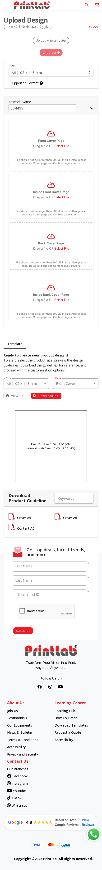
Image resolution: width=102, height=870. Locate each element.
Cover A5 (24, 517)
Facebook (19, 776)
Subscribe (23, 630)
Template (14, 344)
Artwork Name (20, 102)
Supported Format (25, 83)
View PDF (17, 396)
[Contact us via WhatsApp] (93, 834)
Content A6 (25, 528)
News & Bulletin (19, 732)
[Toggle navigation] (6, 5)
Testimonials (17, 718)
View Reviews (88, 822)
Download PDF (48, 396)
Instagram (19, 783)
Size (12, 65)
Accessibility (16, 747)
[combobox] (26, 383)
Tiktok (16, 798)
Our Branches (17, 769)
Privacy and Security (22, 754)
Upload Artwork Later (51, 40)
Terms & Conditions (22, 739)
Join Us (12, 710)
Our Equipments (19, 725)
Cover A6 (70, 517)
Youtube (19, 791)
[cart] (97, 5)
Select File (61, 145)
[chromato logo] (51, 650)
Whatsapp (19, 805)
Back (94, 27)
